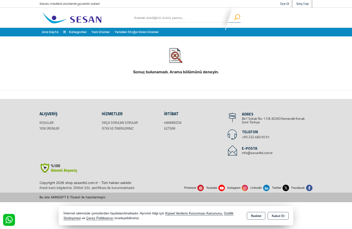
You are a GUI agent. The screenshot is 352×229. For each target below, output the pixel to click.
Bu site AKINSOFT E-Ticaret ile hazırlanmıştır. (73, 197)
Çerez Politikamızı (100, 218)
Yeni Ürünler (49, 128)
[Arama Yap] (234, 18)
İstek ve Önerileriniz (118, 128)
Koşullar (47, 122)
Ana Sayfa (50, 32)
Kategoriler (77, 32)
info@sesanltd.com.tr (257, 152)
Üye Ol (284, 4)
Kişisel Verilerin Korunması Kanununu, (194, 213)
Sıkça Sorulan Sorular (120, 122)
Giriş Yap (302, 4)
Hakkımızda (173, 122)
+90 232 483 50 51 (256, 136)
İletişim (169, 128)
